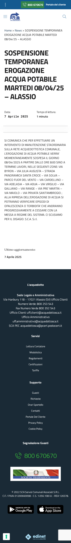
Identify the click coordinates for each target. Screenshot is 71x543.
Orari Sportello (35, 405)
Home (8, 30)
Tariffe (35, 370)
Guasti (35, 393)
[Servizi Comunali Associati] (18, 16)
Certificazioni (35, 364)
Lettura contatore (35, 346)
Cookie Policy (35, 429)
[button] (6, 4)
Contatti (35, 411)
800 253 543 (45, 304)
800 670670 (35, 5)
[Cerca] (64, 16)
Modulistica (35, 352)
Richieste (36, 399)
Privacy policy (35, 423)
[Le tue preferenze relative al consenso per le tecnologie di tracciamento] (6, 536)
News (18, 30)
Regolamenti (35, 358)
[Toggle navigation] (5, 16)
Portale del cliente (56, 5)
